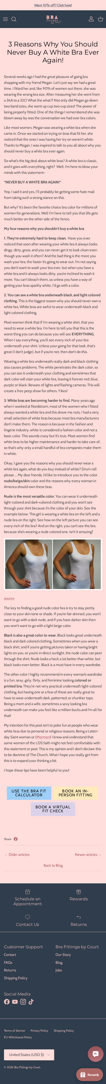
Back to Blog (53, 865)
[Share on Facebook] (16, 839)
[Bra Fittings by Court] (53, 19)
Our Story (63, 954)
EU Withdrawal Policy (18, 1037)
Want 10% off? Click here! (53, 5)
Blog (58, 962)
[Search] (16, 19)
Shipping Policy (16, 978)
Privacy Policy (39, 1030)
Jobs (58, 970)
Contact (10, 954)
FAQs (8, 962)
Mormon (43, 737)
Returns (10, 970)
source (9, 598)
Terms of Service (14, 1030)
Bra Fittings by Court (27, 1067)
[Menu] (5, 19)
